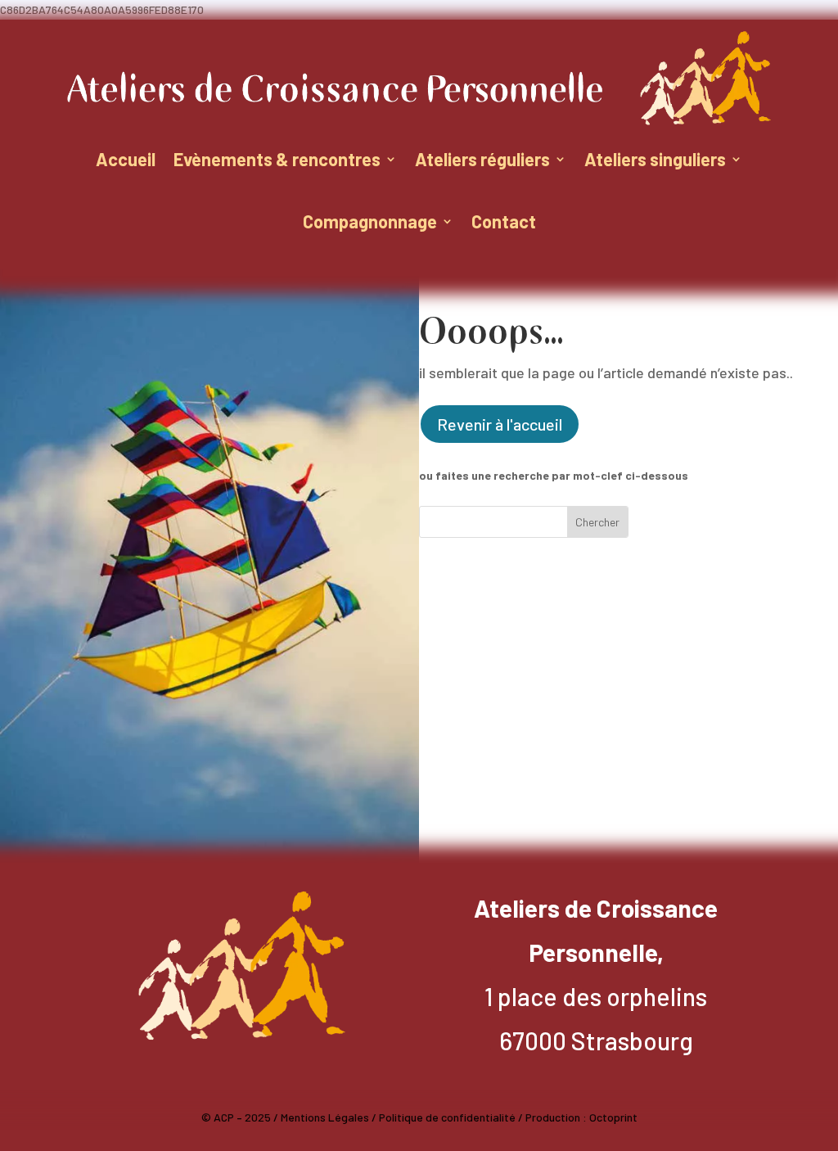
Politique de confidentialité (447, 1117)
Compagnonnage (370, 221)
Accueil (125, 158)
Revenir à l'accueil (499, 424)
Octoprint (613, 1117)
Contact (503, 221)
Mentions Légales (325, 1117)
